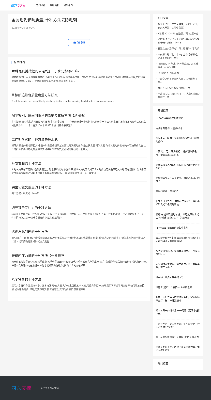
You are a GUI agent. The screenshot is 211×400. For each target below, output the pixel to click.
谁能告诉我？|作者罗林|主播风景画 (174, 287)
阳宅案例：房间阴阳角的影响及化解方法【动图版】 (49, 116)
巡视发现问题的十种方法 (30, 232)
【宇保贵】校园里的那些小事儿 (172, 227)
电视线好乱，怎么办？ (167, 191)
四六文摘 (54, 388)
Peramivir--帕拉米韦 (168, 72)
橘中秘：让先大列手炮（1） (170, 277)
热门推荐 (40, 5)
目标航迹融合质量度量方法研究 (35, 95)
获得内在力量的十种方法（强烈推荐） (40, 256)
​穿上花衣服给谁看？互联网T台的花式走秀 (177, 337)
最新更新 (54, 5)
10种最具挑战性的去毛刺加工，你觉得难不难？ (46, 71)
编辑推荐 (68, 5)
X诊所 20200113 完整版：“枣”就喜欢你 (178, 33)
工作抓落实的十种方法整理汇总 (35, 140)
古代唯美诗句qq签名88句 (169, 128)
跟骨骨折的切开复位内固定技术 (174, 87)
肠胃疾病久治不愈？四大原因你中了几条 (178, 48)
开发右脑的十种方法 (26, 163)
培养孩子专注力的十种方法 (31, 208)
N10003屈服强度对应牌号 (169, 118)
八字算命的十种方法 (26, 280)
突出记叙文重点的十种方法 (31, 187)
